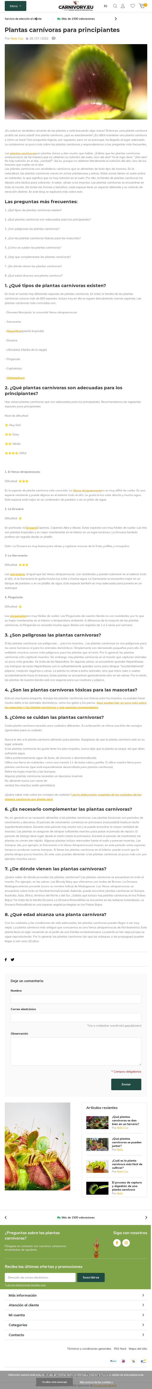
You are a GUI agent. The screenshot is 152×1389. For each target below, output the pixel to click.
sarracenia (17, 574)
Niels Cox (16, 38)
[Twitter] (12, 959)
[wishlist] (133, 6)
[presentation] (38, 19)
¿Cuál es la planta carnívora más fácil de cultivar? (127, 1164)
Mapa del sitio (138, 1348)
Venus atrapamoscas (87, 490)
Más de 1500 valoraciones (78, 18)
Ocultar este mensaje (54, 1381)
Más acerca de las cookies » (96, 1381)
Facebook (117, 1243)
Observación (19, 1033)
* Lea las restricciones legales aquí (25, 1284)
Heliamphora (16, 378)
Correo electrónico (23, 1009)
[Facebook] (6, 959)
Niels (120, 1149)
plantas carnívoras (23, 153)
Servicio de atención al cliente (23, 18)
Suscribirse (91, 1277)
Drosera (31, 527)
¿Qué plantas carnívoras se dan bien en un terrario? (125, 1120)
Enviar (126, 1084)
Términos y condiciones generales (89, 1348)
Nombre (16, 990)
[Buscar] (115, 6)
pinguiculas (18, 616)
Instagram (126, 1243)
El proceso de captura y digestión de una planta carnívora (127, 1186)
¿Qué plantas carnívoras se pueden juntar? (127, 1142)
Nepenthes (14, 331)
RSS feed (120, 1348)
